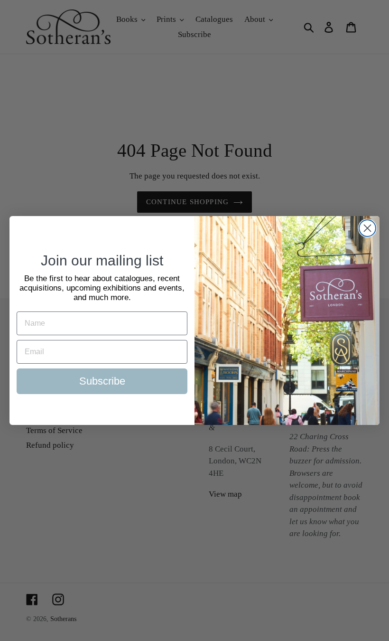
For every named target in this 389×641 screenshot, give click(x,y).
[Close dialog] (367, 228)
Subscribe (102, 381)
